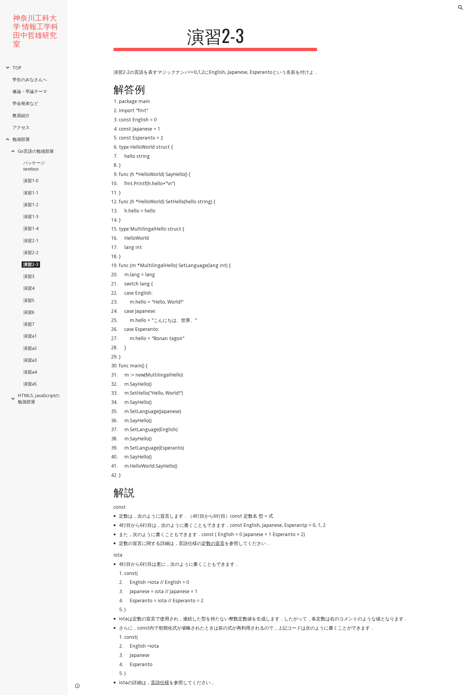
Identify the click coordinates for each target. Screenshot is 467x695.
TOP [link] (16, 68)
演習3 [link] (28, 276)
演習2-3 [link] (30, 264)
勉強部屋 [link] (21, 139)
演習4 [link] (28, 288)
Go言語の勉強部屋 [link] (36, 151)
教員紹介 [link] (21, 115)
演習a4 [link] (30, 372)
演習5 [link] (28, 300)
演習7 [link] (28, 324)
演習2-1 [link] (30, 241)
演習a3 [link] (30, 360)
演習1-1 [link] (30, 193)
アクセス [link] (21, 127)
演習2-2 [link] (30, 252)
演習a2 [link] (30, 348)
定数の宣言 (213, 543)
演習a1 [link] (30, 336)
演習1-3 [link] (30, 217)
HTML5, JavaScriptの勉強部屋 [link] (38, 399)
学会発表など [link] (25, 103)
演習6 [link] (28, 312)
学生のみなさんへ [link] (29, 79)
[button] (460, 7)
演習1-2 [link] (30, 205)
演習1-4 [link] (30, 228)
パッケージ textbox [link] (34, 166)
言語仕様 (160, 682)
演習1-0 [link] (30, 181)
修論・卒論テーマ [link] (29, 91)
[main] (215, 38)
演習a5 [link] (30, 384)
